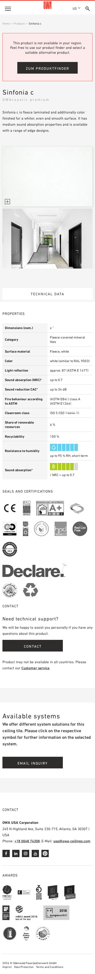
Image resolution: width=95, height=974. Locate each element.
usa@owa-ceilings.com (71, 841)
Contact (33, 646)
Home (6, 23)
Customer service (35, 668)
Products (19, 23)
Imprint (7, 967)
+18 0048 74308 (27, 841)
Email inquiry (33, 763)
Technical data (47, 294)
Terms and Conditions (49, 967)
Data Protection (24, 967)
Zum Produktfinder (47, 68)
